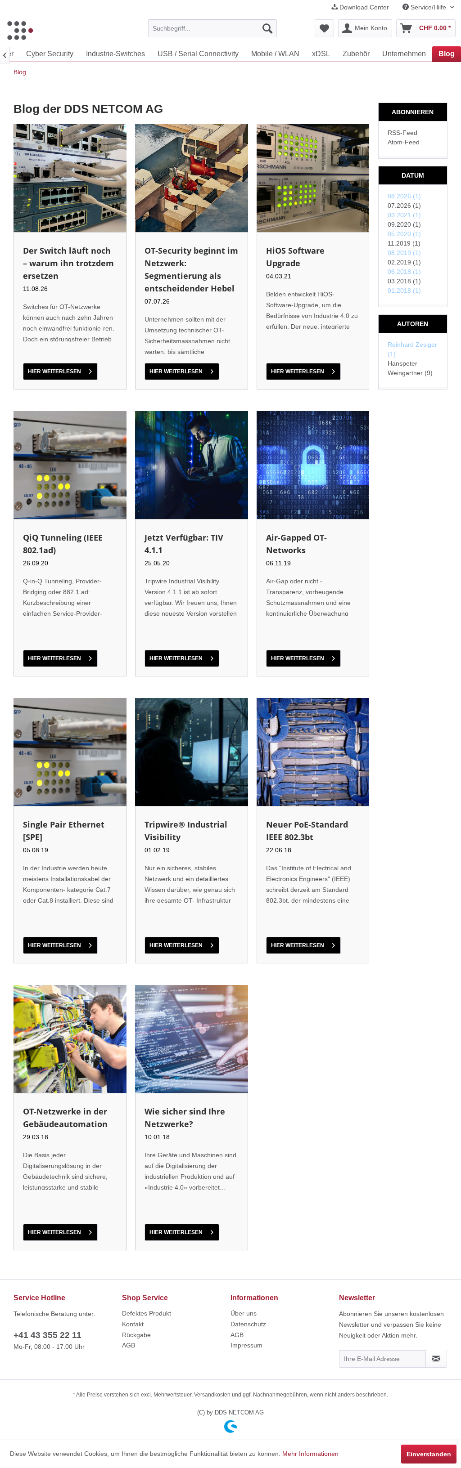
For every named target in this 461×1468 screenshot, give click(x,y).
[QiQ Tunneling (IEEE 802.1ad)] (70, 465)
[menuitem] (212, 28)
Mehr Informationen (310, 1453)
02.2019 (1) (404, 262)
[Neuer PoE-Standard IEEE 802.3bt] (313, 752)
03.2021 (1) (404, 215)
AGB (128, 1345)
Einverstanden (429, 1454)
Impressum (246, 1345)
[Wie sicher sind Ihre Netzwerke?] (191, 1039)
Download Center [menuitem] (363, 7)
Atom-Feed (404, 142)
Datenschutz (248, 1324)
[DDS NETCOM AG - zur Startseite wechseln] (20, 30)
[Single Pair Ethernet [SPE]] (70, 752)
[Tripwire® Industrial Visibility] (191, 752)
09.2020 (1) (404, 224)
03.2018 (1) (404, 281)
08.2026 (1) (404, 196)
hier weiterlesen (54, 371)
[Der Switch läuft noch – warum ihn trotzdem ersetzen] (70, 178)
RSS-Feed (402, 132)
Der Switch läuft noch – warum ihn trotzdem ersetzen (68, 263)
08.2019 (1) (404, 252)
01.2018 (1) (404, 290)
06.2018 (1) (404, 271)
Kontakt (133, 1324)
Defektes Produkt (146, 1313)
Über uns (243, 1313)
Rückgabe (136, 1334)
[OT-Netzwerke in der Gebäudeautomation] (70, 1039)
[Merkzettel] (324, 28)
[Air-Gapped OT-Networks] (313, 465)
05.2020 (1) (404, 233)
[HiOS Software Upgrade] (313, 178)
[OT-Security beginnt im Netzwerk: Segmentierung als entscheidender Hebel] (191, 178)
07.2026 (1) (404, 205)
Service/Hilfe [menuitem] (428, 7)
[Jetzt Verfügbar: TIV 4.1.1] (191, 465)
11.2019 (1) (404, 243)
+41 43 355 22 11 (47, 1335)
